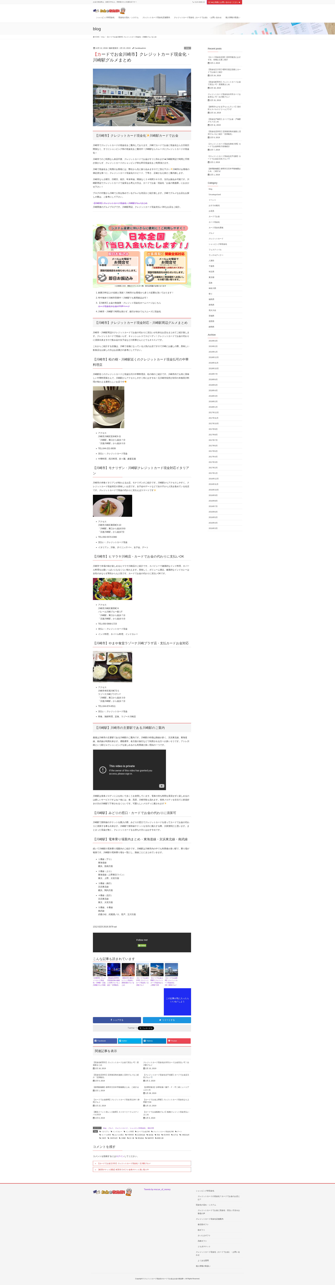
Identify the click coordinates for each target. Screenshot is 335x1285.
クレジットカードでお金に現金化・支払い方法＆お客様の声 (219, 1211)
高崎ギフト (202, 1241)
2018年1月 (213, 407)
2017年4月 (213, 457)
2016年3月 (213, 528)
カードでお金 (214, 216)
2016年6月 (213, 512)
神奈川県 (151, 1128)
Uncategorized (215, 194)
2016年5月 (213, 517)
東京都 (211, 277)
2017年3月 (213, 462)
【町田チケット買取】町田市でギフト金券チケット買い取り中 (123, 1170)
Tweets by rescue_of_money (157, 1189)
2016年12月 (214, 479)
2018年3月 (213, 396)
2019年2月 (213, 346)
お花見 (211, 211)
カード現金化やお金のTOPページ (114, 306)
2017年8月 (213, 435)
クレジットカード (121, 1128)
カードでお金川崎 (143, 1131)
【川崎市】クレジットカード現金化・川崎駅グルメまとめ (120, 203)
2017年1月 (213, 473)
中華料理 (130, 1135)
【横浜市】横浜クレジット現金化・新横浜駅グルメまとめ (128, 981)
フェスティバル (215, 250)
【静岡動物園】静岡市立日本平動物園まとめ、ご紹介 (115, 1087)
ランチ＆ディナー (216, 255)
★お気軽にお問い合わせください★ (225, 2)
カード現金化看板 (216, 228)
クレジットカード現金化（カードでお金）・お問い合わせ (218, 1253)
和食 (158, 1135)
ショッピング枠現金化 (138, 1128)
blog (187, 48)
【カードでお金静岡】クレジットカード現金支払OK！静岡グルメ (171, 981)
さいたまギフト (204, 1235)
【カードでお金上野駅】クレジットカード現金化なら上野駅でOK (156, 981)
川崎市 (103, 1138)
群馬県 (211, 305)
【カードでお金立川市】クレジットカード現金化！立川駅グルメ (142, 981)
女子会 (175, 1135)
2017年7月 (213, 440)
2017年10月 (214, 423)
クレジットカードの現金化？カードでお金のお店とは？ (219, 1197)
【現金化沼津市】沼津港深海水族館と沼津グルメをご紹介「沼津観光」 (113, 981)
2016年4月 (213, 523)
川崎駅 (123, 1138)
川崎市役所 (114, 1138)
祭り (210, 294)
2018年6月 (213, 379)
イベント (212, 200)
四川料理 (166, 1135)
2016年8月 (213, 501)
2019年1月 (213, 352)
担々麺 (131, 1138)
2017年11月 (213, 418)
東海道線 (141, 1138)
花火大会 (212, 310)
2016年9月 (213, 495)
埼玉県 (211, 272)
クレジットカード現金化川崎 (163, 1131)
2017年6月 (213, 446)
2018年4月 (213, 390)
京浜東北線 (141, 1135)
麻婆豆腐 (160, 1138)
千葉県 (211, 266)
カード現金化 (214, 222)
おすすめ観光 (214, 205)
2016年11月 (213, 484)
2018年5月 (213, 385)
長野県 (211, 321)
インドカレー (117, 1131)
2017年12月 (214, 412)
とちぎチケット (204, 1246)
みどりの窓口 (119, 1135)
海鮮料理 (150, 1138)
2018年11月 (213, 363)
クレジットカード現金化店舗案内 (209, 1219)
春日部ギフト (203, 1224)
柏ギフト (201, 1230)
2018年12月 (214, 357)
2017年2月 (213, 468)
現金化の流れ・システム (206, 1205)
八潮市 (211, 261)
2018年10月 (214, 368)
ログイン (120, 1156)
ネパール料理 (106, 1135)
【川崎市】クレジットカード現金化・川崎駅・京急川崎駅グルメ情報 (99, 981)
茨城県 (211, 316)
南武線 (151, 1135)
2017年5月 (213, 451)
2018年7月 (213, 374)
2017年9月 (213, 429)
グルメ (110, 1128)
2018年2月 (213, 401)
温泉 (210, 283)
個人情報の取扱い (203, 1266)
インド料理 (130, 1131)
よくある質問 (203, 1260)
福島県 (211, 299)
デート (179, 1131)
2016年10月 (214, 490)
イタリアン (105, 1131)
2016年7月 (213, 506)
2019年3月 (213, 341)
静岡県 (211, 327)
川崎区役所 (185, 1135)
